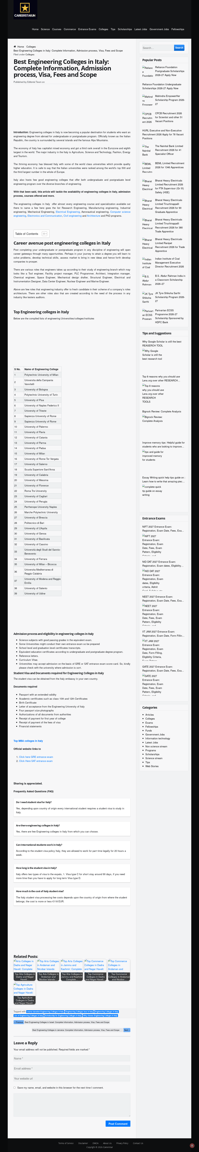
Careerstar (108, 1147)
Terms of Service (66, 1143)
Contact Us (138, 1143)
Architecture (93, 215)
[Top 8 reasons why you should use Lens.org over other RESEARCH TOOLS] (153, 395)
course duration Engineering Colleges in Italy (45, 1011)
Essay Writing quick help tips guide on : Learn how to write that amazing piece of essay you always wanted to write (163, 479)
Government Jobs (159, 29)
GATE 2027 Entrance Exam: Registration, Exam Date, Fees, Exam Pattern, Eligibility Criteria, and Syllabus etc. (163, 668)
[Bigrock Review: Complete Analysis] (153, 426)
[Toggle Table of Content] (43, 233)
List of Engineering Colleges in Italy (28, 1015)
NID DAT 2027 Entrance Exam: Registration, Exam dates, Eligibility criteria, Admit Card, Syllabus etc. (161, 563)
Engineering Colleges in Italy (106, 1011)
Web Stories (152, 766)
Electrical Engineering (68, 211)
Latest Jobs (140, 29)
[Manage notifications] (192, 1145)
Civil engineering (73, 215)
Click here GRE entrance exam (36, 757)
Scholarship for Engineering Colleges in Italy (63, 1015)
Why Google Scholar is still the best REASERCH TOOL (161, 343)
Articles (149, 714)
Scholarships (125, 29)
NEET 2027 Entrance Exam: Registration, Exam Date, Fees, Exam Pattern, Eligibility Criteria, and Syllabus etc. (163, 598)
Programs (150, 750)
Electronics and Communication (45, 215)
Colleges (103, 29)
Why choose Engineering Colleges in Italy (100, 1015)
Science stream (153, 758)
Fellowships (177, 29)
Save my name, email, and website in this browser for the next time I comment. (60, 1087)
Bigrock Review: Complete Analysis (161, 411)
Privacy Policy (122, 1143)
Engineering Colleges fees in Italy (79, 1011)
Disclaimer (83, 1143)
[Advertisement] (72, 108)
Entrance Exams (87, 29)
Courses (56, 29)
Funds (148, 730)
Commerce (70, 29)
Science (45, 29)
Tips (113, 29)
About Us (107, 1143)
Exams (149, 722)
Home (35, 29)
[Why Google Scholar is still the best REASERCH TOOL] (153, 360)
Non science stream (156, 746)
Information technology (157, 738)
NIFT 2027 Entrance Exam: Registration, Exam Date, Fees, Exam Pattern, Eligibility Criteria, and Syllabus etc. (163, 528)
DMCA (95, 1143)
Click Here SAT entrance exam (36, 761)
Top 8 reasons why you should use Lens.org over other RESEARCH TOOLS (161, 378)
